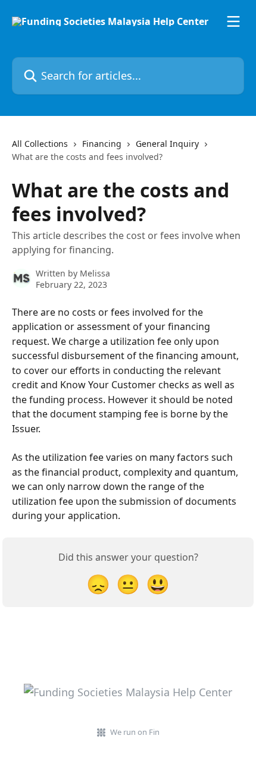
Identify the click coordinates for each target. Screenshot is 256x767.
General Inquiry (167, 143)
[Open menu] (233, 21)
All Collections (40, 143)
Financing (101, 143)
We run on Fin (135, 732)
